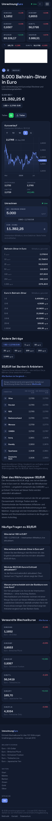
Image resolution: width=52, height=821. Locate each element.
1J (25, 133)
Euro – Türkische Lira (10, 758)
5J (31, 133)
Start (4, 772)
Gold (4, 785)
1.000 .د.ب (8, 356)
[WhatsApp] (11, 115)
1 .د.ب (27, 344)
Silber (4, 788)
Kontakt (15, 816)
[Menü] (47, 4)
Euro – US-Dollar (9, 748)
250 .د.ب (42, 350)
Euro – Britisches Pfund (11, 752)
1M (20, 133)
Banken (5, 779)
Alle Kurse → (44, 620)
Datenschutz (25, 816)
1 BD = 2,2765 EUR (12, 344)
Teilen (22, 115)
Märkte (5, 776)
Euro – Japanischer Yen (11, 761)
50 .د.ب (18, 350)
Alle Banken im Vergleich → (14, 376)
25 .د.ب (7, 350)
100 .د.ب (29, 350)
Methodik (36, 384)
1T (7, 133)
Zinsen (4, 782)
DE (4, 801)
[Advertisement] (26, 56)
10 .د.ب (37, 344)
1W (13, 133)
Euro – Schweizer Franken (13, 755)
